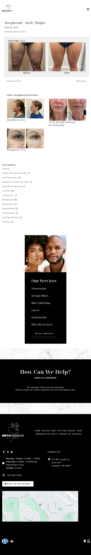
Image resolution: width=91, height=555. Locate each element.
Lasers (35, 310)
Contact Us (65, 434)
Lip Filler (6, 191)
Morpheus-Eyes (16, 149)
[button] (43, 333)
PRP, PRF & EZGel (41, 324)
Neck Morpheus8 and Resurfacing (62, 124)
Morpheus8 (7, 200)
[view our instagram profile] (8, 452)
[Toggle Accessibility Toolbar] (5, 541)
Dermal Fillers (39, 295)
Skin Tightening (41, 303)
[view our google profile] (12, 452)
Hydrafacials (38, 317)
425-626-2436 (14, 475)
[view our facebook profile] (4, 452)
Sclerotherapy (8, 213)
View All (6, 168)
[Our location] (88, 541)
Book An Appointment (19, 484)
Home (37, 431)
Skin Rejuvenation (10, 217)
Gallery (72, 431)
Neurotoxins (7, 204)
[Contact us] (85, 541)
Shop (79, 431)
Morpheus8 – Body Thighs (24, 23)
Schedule (77, 434)
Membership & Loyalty (47, 434)
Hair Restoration (9, 177)
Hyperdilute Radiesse (12, 186)
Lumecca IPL (8, 195)
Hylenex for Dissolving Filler (15, 182)
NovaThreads (8, 208)
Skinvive (6, 222)
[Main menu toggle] (88, 9)
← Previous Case (12, 81)
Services (46, 431)
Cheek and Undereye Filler (14, 173)
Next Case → (82, 81)
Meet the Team (59, 431)
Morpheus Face (16, 119)
